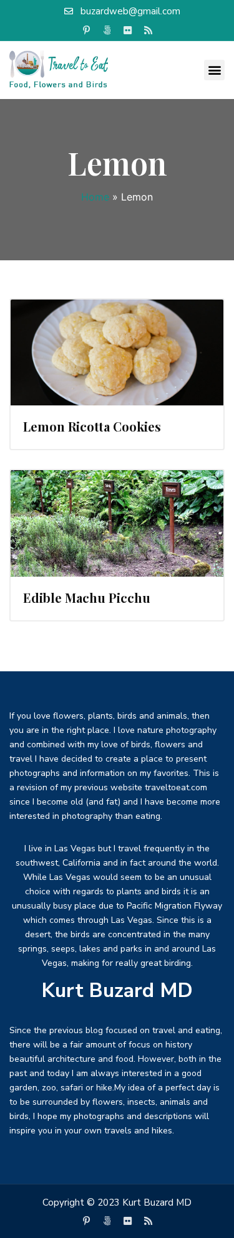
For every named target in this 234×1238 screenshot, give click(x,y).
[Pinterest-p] (86, 30)
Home (95, 197)
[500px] (106, 30)
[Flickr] (127, 30)
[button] (214, 70)
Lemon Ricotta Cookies (92, 426)
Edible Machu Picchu (86, 597)
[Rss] (148, 30)
